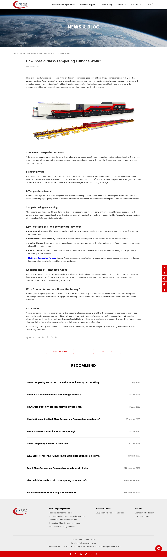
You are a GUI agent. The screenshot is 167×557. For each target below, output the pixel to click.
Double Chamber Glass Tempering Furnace (67, 516)
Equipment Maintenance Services (110, 513)
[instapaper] (91, 554)
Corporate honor (142, 516)
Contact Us (136, 4)
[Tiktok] (86, 554)
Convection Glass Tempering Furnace (64, 523)
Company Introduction (144, 513)
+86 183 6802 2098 (87, 539)
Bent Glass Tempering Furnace (62, 526)
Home (16, 53)
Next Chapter (107, 351)
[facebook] (70, 554)
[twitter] (76, 554)
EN (148, 4)
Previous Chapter (60, 351)
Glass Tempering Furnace (63, 4)
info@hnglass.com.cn (87, 543)
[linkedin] (81, 554)
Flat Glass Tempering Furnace (61, 513)
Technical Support (88, 4)
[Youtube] (96, 554)
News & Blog (107, 4)
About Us (122, 4)
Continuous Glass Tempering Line (63, 519)
